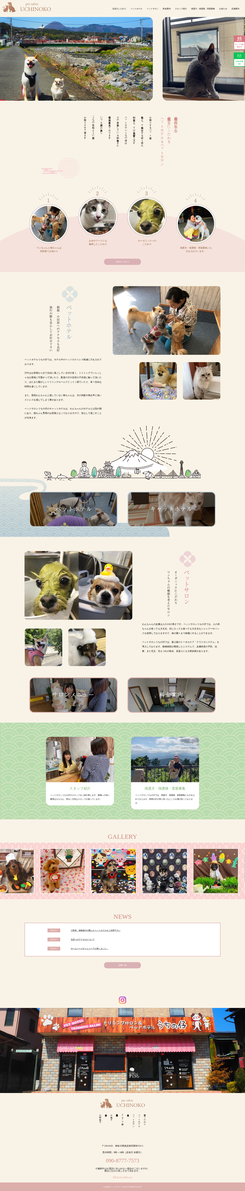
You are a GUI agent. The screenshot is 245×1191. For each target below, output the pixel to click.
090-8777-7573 (122, 1160)
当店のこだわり (119, 9)
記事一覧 (122, 965)
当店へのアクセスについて (83, 939)
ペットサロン (153, 9)
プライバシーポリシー (122, 1177)
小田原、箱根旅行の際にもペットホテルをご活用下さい (95, 930)
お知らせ (223, 9)
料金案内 (167, 9)
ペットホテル (136, 9)
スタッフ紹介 (181, 9)
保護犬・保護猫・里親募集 (203, 9)
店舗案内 (235, 9)
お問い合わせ (100, 1117)
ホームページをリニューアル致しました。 (89, 949)
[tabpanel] (122, 871)
